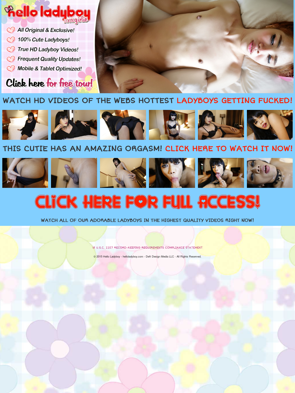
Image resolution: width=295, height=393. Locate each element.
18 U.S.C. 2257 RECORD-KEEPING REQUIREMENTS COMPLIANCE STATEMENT (147, 247)
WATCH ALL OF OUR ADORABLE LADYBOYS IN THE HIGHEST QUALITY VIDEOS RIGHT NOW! (147, 220)
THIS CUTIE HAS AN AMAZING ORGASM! (148, 149)
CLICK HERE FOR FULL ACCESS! (147, 202)
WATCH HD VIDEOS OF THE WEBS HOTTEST (147, 101)
